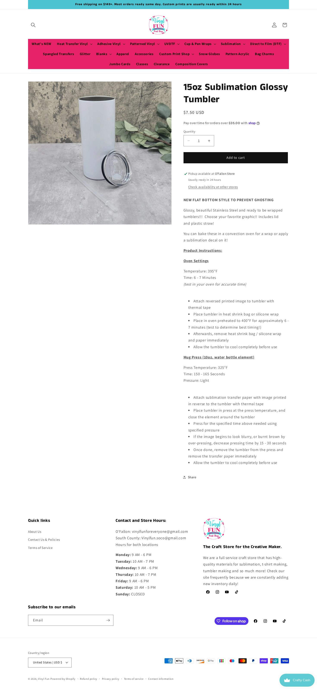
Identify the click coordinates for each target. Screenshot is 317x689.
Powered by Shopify (62, 678)
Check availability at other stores (213, 187)
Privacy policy (110, 678)
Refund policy (88, 678)
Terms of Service (40, 547)
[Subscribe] (108, 620)
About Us (34, 531)
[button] (33, 25)
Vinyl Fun (44, 678)
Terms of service (134, 678)
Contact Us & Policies (44, 539)
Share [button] (192, 477)
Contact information (161, 678)
